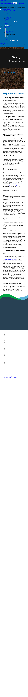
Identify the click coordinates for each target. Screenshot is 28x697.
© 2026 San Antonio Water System (10, 377)
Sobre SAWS (5, 13)
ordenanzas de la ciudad (10, 259)
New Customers (8, 27)
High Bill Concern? (9, 31)
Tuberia (6, 23)
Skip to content (3, 0)
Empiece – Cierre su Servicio (9, 10)
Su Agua (7, 18)
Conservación (8, 17)
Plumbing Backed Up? (10, 30)
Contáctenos (5, 367)
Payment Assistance (9, 28)
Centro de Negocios (9, 16)
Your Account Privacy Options (9, 376)
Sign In (6, 36)
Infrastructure (8, 20)
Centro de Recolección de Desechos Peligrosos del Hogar (13, 184)
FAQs (6, 32)
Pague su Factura (6, 9)
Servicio (7, 19)
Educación (7, 22)
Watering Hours (3, 43)
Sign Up (7, 39)
